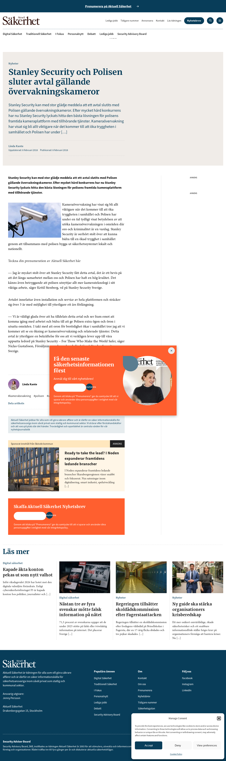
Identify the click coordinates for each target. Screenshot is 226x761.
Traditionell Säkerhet (38, 34)
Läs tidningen (174, 20)
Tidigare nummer (130, 20)
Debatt (91, 34)
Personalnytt (76, 34)
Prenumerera (145, 690)
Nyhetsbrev (194, 20)
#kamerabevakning (19, 396)
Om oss (142, 684)
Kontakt (160, 20)
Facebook (187, 678)
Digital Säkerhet (12, 34)
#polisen (39, 396)
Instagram (187, 684)
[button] (219, 718)
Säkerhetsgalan (146, 708)
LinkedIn (186, 690)
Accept (149, 745)
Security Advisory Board (132, 34)
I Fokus (59, 34)
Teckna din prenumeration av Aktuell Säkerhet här (44, 261)
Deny (178, 745)
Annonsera (147, 20)
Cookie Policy (176, 754)
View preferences (207, 745)
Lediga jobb (112, 20)
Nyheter (13, 63)
